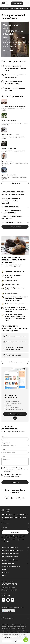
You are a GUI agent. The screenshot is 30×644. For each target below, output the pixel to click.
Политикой (21, 628)
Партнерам (5, 572)
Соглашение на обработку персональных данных (14, 348)
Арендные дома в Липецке (10, 556)
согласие (24, 634)
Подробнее (9, 50)
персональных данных (11, 470)
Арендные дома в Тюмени (10, 560)
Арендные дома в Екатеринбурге (12, 550)
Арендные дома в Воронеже (10, 553)
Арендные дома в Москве (10, 547)
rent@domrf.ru (6, 595)
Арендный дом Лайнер (13, 355)
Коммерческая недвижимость (11, 566)
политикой (8, 471)
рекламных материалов (11, 476)
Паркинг (4, 569)
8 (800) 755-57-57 (9, 584)
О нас (3, 575)
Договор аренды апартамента (16, 336)
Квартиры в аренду (8, 563)
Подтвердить (15, 641)
